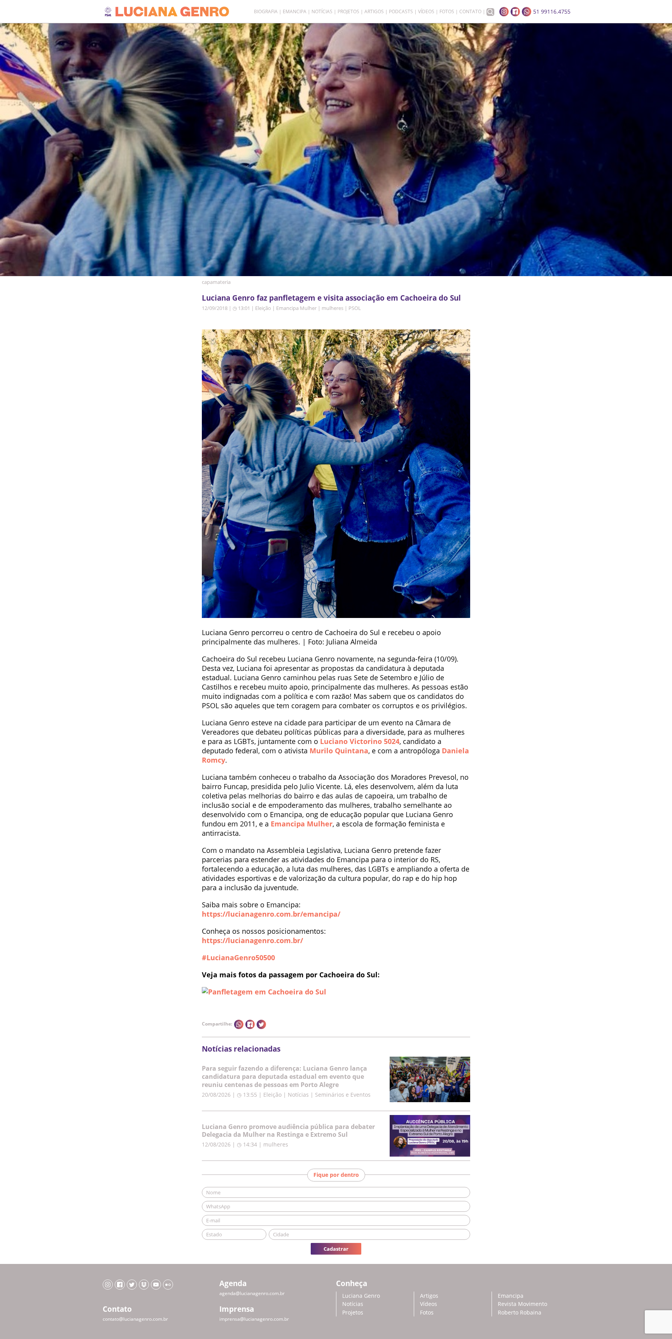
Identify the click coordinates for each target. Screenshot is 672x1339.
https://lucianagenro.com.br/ (252, 940)
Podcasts (401, 11)
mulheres (332, 308)
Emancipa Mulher (296, 308)
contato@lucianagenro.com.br (135, 1319)
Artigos (374, 11)
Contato (470, 11)
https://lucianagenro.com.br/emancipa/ (271, 914)
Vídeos (426, 11)
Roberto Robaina (519, 1312)
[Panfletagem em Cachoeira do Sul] (264, 991)
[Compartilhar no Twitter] (261, 1024)
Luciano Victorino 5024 (359, 741)
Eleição (263, 308)
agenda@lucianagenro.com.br (252, 1293)
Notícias (322, 11)
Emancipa (294, 11)
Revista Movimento (522, 1303)
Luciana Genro (361, 1295)
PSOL (354, 308)
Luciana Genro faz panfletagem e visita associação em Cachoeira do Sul (331, 297)
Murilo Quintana (339, 750)
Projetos (348, 11)
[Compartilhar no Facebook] (250, 1024)
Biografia (266, 11)
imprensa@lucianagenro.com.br (254, 1319)
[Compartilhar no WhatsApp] (238, 1024)
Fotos (446, 11)
